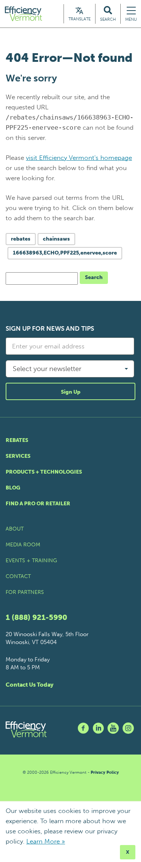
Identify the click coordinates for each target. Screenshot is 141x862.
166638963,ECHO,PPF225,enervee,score (65, 253)
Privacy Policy (105, 772)
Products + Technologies (44, 472)
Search (94, 277)
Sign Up (70, 392)
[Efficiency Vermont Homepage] (24, 13)
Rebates (17, 440)
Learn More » (45, 841)
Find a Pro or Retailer (38, 503)
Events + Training (31, 560)
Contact (18, 576)
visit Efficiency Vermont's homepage (79, 157)
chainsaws (56, 239)
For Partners (25, 592)
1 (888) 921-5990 (36, 617)
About (15, 529)
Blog (13, 488)
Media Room (23, 544)
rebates (20, 239)
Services (18, 456)
